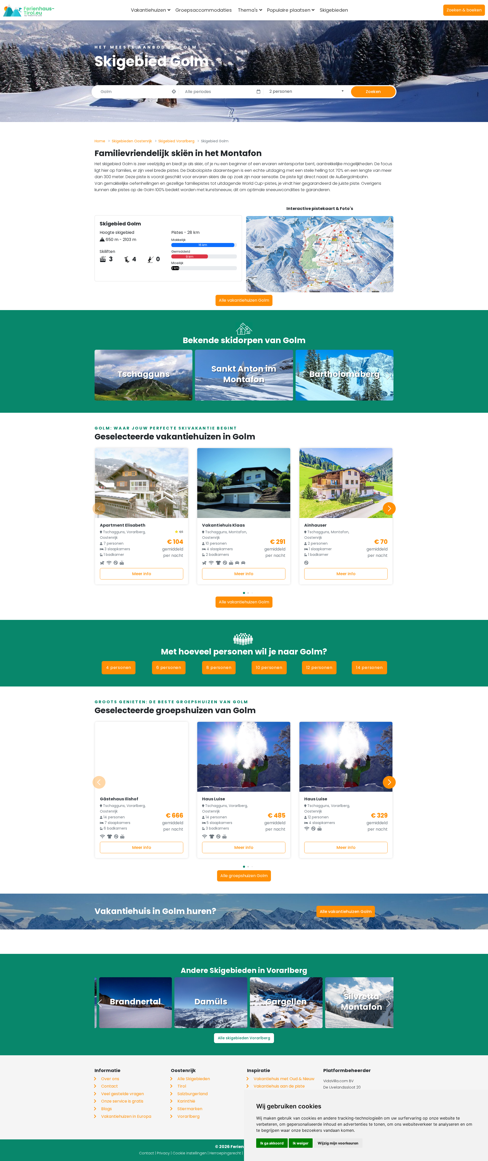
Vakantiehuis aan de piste (279, 1086)
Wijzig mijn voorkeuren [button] (338, 1143)
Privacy (163, 1153)
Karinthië (186, 1101)
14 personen (369, 667)
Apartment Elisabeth (122, 525)
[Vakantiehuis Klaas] (243, 483)
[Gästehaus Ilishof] (141, 757)
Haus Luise (213, 799)
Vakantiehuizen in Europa (126, 1116)
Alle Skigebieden (193, 1079)
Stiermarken (189, 1109)
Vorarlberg (188, 1116)
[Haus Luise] (243, 757)
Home (100, 141)
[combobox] (359, 10)
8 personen (218, 667)
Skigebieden (334, 10)
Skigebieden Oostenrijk (132, 141)
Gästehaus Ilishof (119, 799)
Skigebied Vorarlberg (176, 141)
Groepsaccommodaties (203, 10)
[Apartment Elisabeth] (141, 483)
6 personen (168, 667)
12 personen (319, 667)
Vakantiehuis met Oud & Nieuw (284, 1079)
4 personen (118, 667)
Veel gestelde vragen (122, 1094)
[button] (388, 255)
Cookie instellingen (190, 1153)
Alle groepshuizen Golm (244, 876)
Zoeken (373, 92)
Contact (109, 1086)
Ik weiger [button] (301, 1143)
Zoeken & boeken (464, 10)
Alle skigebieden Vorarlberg (244, 1038)
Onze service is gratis (122, 1101)
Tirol (181, 1086)
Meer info (141, 574)
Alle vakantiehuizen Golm (244, 300)
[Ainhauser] (345, 483)
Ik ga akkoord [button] (272, 1143)
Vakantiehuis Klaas (223, 525)
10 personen (269, 667)
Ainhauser (315, 525)
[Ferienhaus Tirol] (28, 10)
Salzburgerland (192, 1094)
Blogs (106, 1109)
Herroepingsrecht (225, 1153)
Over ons (110, 1079)
